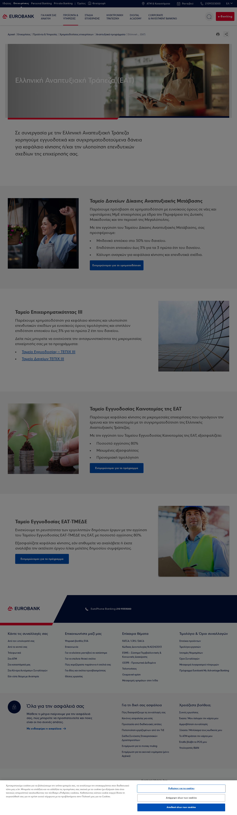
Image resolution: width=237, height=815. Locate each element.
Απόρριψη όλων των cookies (181, 797)
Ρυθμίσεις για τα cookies (181, 788)
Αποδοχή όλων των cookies (181, 807)
